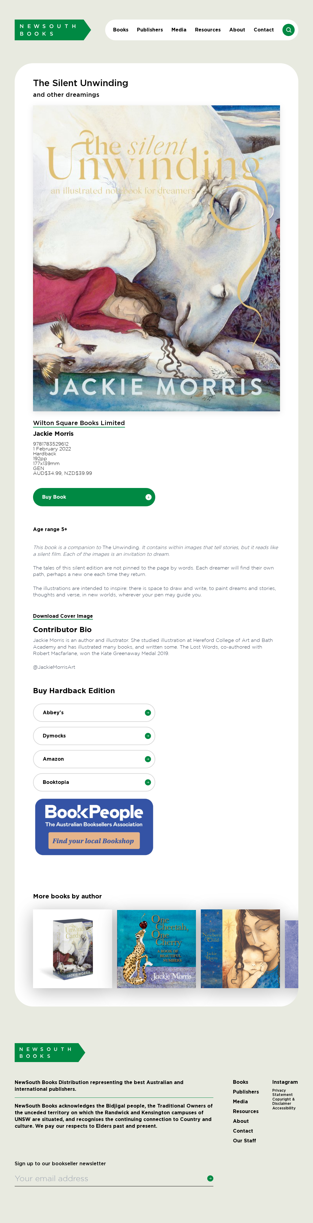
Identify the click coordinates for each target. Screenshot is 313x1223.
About (237, 30)
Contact (264, 30)
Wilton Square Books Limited (79, 423)
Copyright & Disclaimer (283, 1101)
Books (120, 30)
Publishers (150, 30)
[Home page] (53, 30)
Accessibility (284, 1108)
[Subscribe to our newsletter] (210, 1178)
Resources (208, 30)
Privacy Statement (282, 1093)
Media (178, 30)
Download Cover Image (63, 616)
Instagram (285, 1082)
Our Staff (244, 1141)
